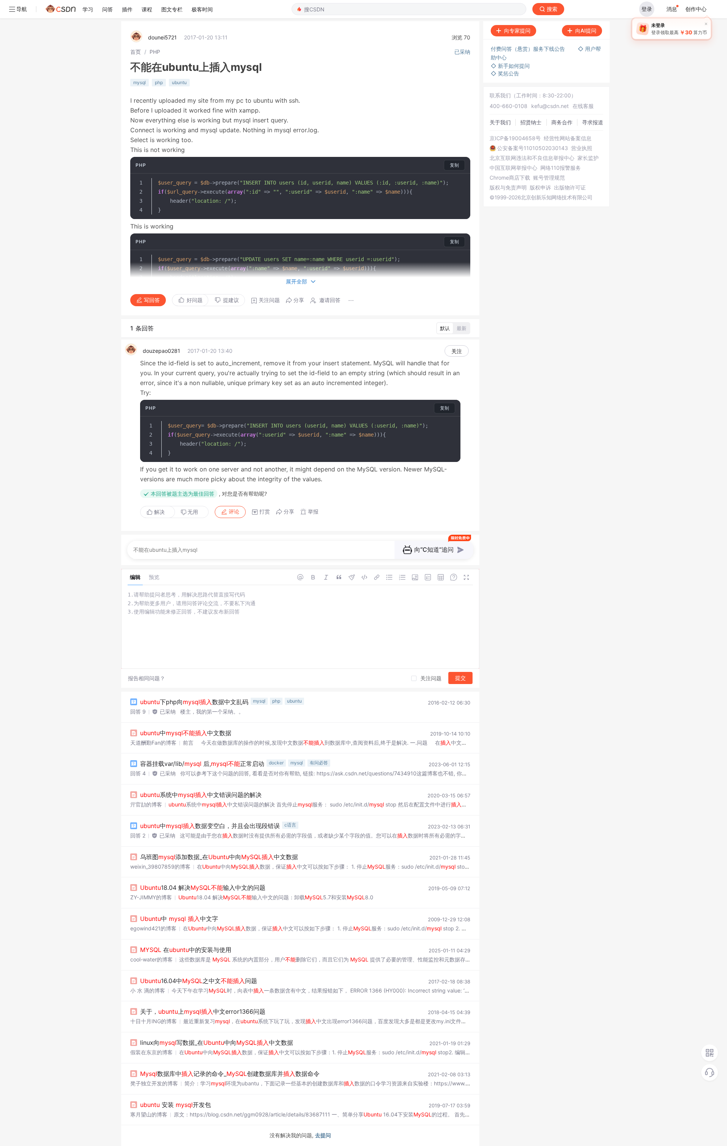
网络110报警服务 (560, 168)
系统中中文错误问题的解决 (201, 794)
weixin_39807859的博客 (160, 866)
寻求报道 (592, 122)
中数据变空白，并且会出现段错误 (210, 826)
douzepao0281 (161, 351)
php (159, 82)
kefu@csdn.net (550, 106)
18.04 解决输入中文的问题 (202, 887)
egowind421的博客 (153, 928)
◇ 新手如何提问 (510, 66)
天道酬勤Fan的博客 (153, 742)
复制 (454, 165)
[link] (135, 52)
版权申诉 (540, 188)
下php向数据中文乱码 (194, 702)
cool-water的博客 (151, 959)
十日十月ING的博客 (153, 1021)
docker (276, 763)
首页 (135, 52)
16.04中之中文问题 (198, 981)
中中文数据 (185, 733)
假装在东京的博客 (151, 1052)
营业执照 (581, 148)
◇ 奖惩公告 (505, 73)
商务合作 (562, 122)
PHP (155, 52)
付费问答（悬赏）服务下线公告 (528, 48)
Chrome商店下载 (510, 178)
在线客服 (583, 106)
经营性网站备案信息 (567, 138)
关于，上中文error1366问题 (202, 1011)
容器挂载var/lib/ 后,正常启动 (202, 763)
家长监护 (588, 158)
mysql (139, 82)
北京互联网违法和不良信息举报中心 (532, 158)
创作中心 (696, 9)
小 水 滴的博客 (147, 990)
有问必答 (319, 763)
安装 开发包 (175, 1104)
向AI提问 (585, 30)
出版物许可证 (570, 188)
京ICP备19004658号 (515, 138)
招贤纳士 (530, 122)
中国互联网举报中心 (513, 168)
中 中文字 (179, 918)
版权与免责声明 (508, 188)
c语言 (290, 825)
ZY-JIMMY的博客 (151, 897)
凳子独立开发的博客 (154, 1083)
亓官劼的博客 (146, 804)
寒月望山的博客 (148, 1114)
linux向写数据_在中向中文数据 (216, 1042)
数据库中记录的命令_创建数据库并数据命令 (230, 1073)
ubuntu (179, 82)
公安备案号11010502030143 (532, 148)
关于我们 (500, 122)
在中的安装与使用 (185, 949)
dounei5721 (162, 37)
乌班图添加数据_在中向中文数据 (219, 857)
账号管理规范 (549, 178)
